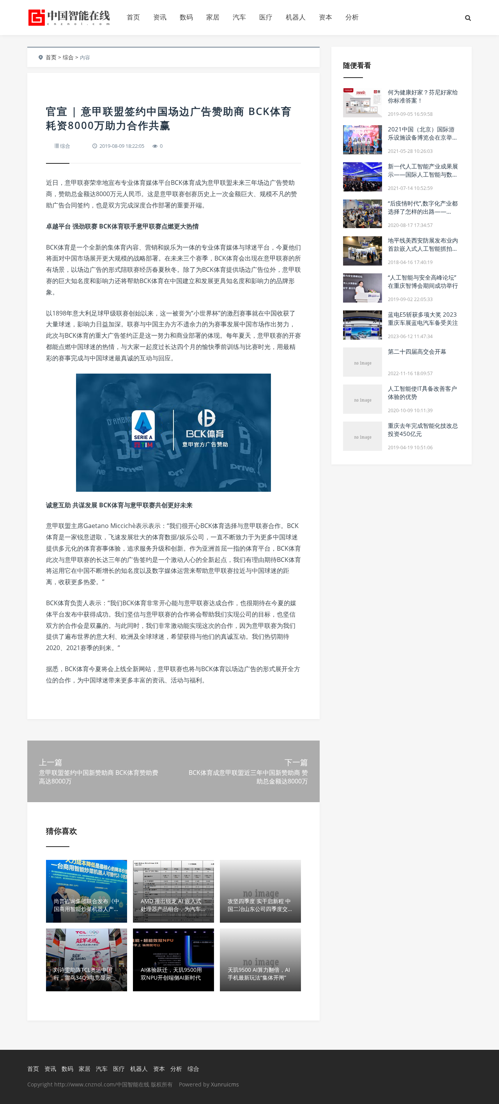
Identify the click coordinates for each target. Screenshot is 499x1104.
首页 (133, 16)
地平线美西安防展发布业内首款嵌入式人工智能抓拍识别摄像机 (423, 248)
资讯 (159, 16)
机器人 (296, 16)
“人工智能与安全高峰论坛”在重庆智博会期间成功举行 (423, 281)
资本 (325, 16)
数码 (186, 16)
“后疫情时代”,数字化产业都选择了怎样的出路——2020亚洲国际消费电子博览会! (423, 215)
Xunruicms (225, 1084)
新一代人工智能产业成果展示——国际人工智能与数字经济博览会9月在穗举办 (423, 174)
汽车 (239, 16)
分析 (352, 16)
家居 (212, 16)
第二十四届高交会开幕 (417, 351)
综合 (68, 57)
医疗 (266, 16)
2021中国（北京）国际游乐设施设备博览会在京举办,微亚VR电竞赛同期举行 (424, 137)
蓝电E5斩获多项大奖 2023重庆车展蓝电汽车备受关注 (423, 318)
